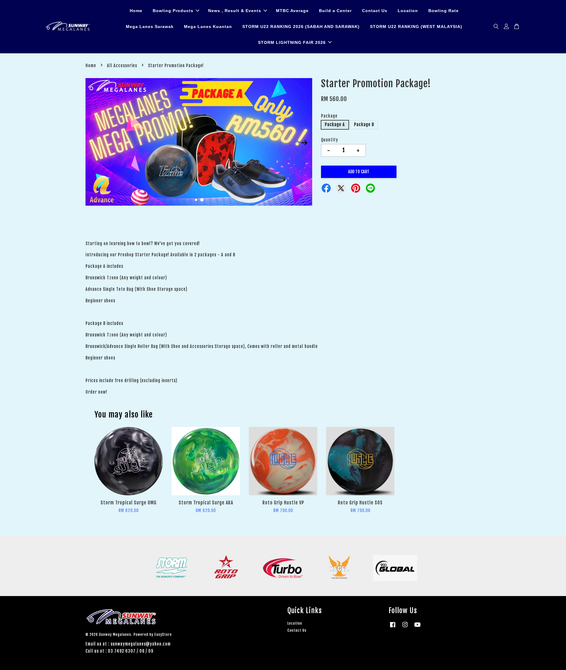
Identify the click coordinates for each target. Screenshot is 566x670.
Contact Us (374, 10)
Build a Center (335, 10)
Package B (364, 124)
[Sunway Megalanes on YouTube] (417, 627)
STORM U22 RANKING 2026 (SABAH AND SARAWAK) (301, 26)
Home (136, 10)
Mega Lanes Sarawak (150, 26)
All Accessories (122, 65)
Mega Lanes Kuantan (208, 26)
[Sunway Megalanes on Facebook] (393, 627)
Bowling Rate (443, 10)
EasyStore (163, 634)
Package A (335, 124)
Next (304, 143)
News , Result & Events (234, 10)
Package (329, 115)
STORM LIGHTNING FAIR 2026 (292, 42)
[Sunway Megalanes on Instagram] (405, 627)
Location (408, 10)
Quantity (329, 139)
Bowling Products (173, 10)
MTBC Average (292, 10)
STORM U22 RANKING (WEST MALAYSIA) (416, 26)
